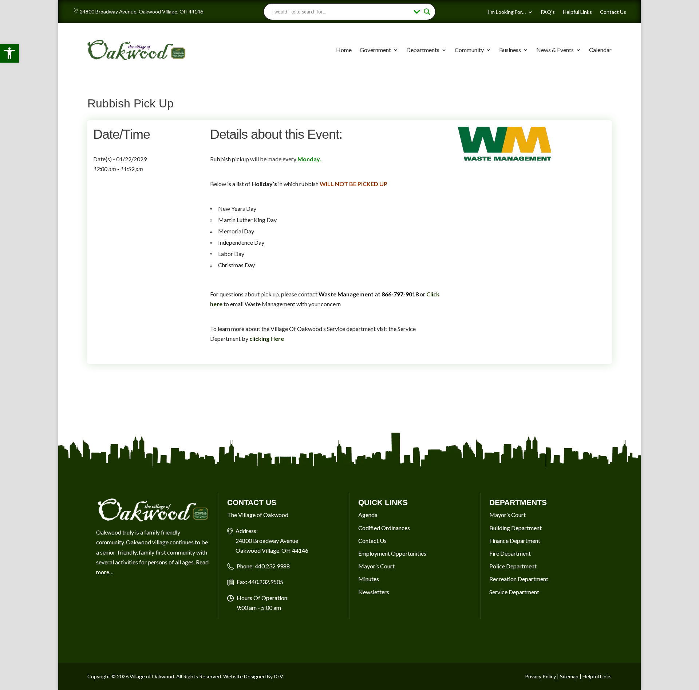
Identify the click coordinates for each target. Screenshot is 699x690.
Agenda (368, 514)
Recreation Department (518, 578)
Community (469, 49)
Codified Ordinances (384, 527)
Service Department (514, 591)
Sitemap (569, 676)
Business (510, 49)
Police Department (513, 566)
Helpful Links (577, 12)
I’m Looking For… (507, 12)
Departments (422, 49)
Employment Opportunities (392, 553)
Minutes (368, 578)
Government (375, 49)
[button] (9, 53)
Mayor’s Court (376, 566)
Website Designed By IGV (253, 676)
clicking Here (266, 338)
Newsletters (373, 591)
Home (344, 49)
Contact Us (613, 12)
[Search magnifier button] (427, 12)
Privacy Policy (540, 676)
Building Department (515, 527)
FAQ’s (548, 12)
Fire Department (510, 553)
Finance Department (514, 540)
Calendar (600, 49)
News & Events (555, 49)
